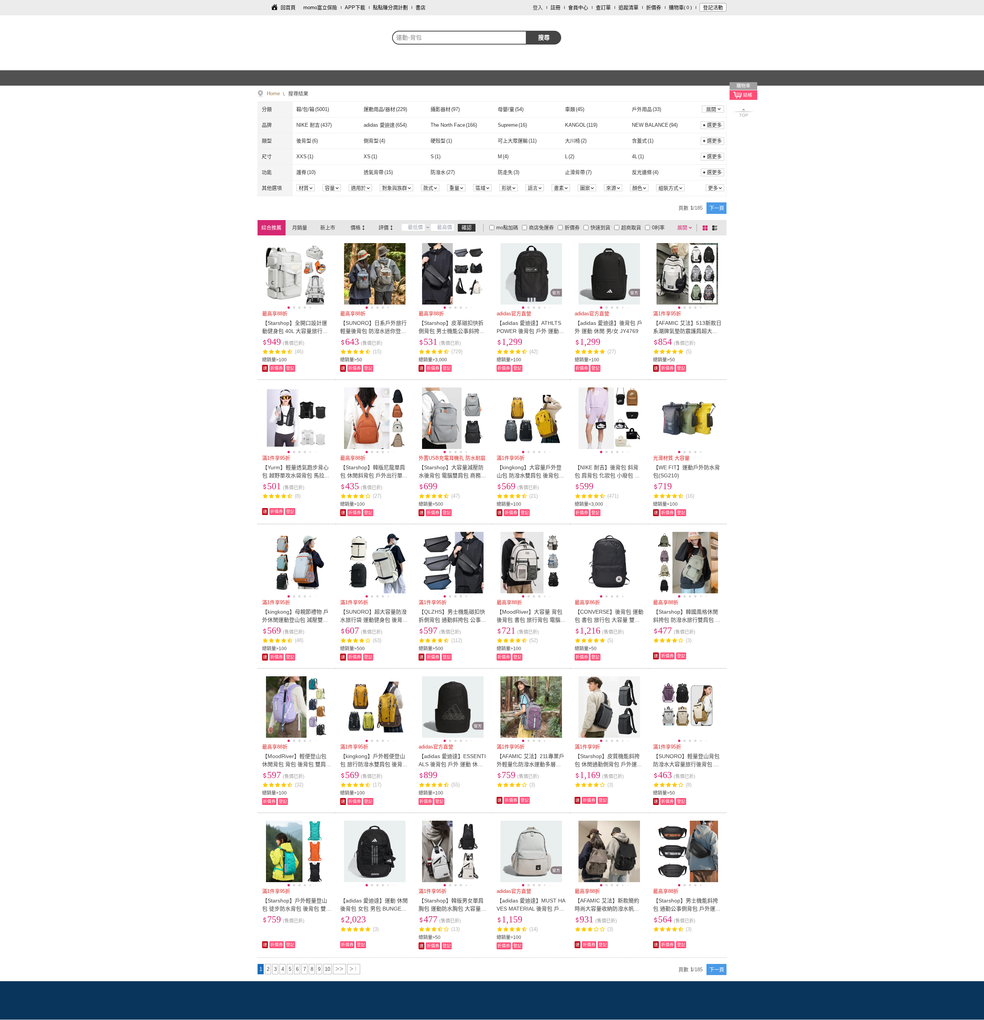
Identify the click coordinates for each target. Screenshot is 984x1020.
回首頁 (288, 7)
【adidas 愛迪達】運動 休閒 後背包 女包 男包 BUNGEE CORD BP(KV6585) (374, 908)
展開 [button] (711, 109)
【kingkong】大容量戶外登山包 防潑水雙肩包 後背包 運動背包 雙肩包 (529, 475)
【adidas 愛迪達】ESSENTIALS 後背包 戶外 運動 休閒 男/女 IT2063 (452, 764)
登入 (538, 7)
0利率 (658, 227)
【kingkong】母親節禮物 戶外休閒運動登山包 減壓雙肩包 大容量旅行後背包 (295, 620)
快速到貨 (600, 227)
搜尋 (544, 37)
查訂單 (603, 7)
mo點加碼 (507, 227)
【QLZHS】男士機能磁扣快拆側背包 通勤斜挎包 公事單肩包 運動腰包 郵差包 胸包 (452, 620)
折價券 (653, 7)
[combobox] (459, 37)
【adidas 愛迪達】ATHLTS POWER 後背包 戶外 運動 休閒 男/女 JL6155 (529, 331)
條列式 (716, 228)
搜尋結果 (297, 93)
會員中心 (578, 7)
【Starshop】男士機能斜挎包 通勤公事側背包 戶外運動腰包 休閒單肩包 (687, 908)
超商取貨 (631, 227)
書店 (421, 7)
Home (273, 93)
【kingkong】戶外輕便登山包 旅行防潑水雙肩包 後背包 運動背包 (374, 764)
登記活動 (713, 7)
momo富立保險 (320, 7)
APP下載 (355, 7)
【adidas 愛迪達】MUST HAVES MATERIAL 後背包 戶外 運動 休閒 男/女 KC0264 (531, 908)
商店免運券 (541, 227)
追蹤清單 (628, 7)
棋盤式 (706, 228)
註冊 (555, 7)
